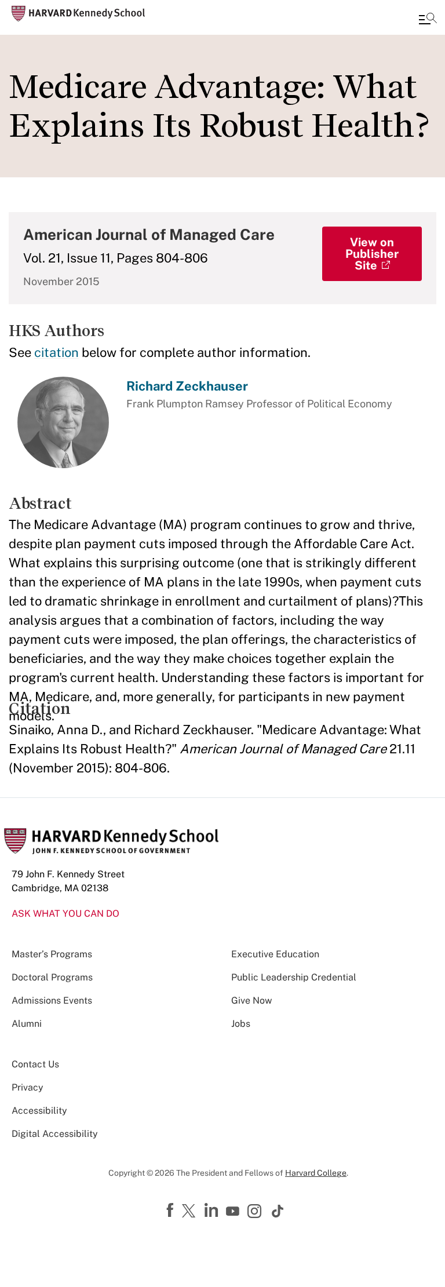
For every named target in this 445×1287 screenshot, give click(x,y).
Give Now (251, 1000)
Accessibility (39, 1110)
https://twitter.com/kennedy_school (190, 1211)
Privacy (27, 1087)
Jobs (240, 1023)
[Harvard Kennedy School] (78, 13)
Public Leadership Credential (293, 977)
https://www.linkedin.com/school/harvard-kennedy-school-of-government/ (212, 1211)
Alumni (27, 1023)
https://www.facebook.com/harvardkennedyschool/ (171, 1211)
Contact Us (35, 1064)
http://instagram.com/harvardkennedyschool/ (256, 1212)
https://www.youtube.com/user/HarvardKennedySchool (234, 1212)
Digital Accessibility (55, 1133)
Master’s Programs (52, 954)
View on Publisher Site (372, 253)
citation (56, 352)
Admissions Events (52, 1000)
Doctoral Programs (52, 977)
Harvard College (315, 1172)
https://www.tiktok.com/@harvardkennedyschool (278, 1211)
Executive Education (275, 954)
